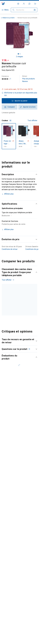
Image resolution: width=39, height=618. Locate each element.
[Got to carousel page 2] (20, 53)
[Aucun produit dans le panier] (35, 3)
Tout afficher (32, 120)
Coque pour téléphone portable (7, 312)
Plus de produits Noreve (28, 78)
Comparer (11, 107)
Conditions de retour (9, 249)
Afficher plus (9, 194)
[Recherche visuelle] (34, 10)
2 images (19, 57)
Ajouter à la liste (29, 107)
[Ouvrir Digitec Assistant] (29, 3)
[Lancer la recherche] (13, 10)
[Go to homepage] (3, 3)
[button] (19, 89)
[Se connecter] (24, 4)
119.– (5, 60)
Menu (6, 10)
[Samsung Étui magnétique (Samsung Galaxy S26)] (23, 305)
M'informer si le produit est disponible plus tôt (20, 94)
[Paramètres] (18, 3)
